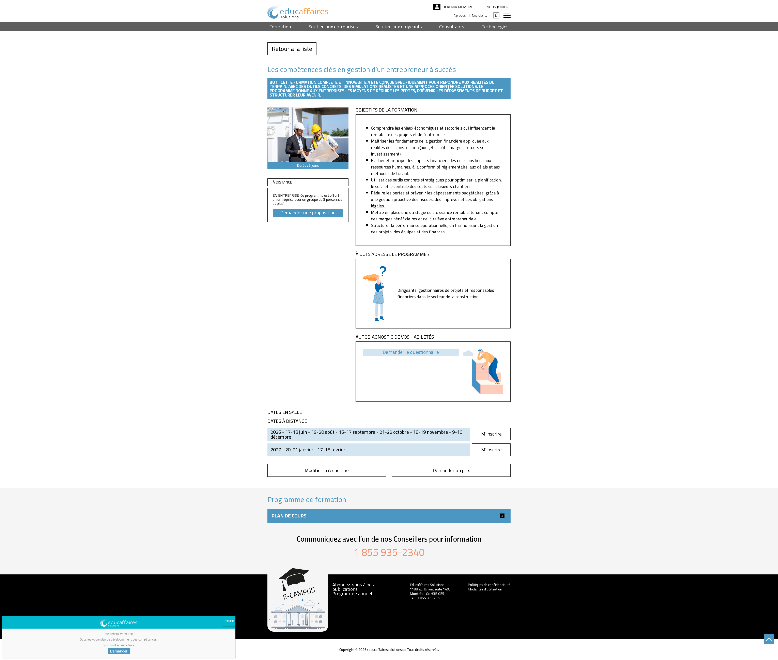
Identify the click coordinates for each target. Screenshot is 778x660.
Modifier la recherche (327, 470)
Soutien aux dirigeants (398, 26)
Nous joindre (499, 7)
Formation (280, 26)
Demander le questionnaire (411, 352)
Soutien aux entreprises (333, 26)
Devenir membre (457, 7)
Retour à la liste (292, 48)
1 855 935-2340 (389, 552)
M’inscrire (491, 433)
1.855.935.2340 (429, 598)
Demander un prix (451, 470)
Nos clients (479, 15)
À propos (460, 15)
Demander (119, 651)
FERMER (229, 621)
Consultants (451, 26)
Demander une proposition (308, 213)
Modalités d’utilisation (485, 589)
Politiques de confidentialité (489, 584)
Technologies (495, 26)
